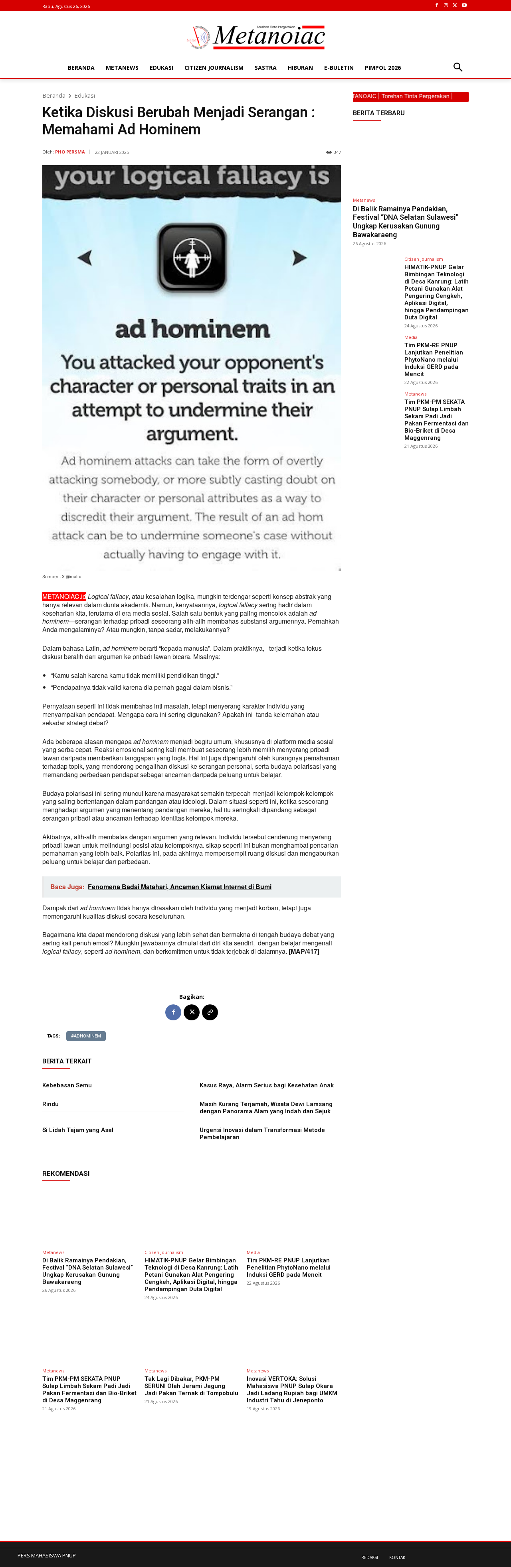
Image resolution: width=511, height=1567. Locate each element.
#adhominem (86, 1036)
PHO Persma (70, 152)
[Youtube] (464, 5)
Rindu (50, 1104)
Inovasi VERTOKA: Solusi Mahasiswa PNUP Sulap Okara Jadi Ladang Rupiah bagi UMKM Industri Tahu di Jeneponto (292, 1389)
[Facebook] (437, 5)
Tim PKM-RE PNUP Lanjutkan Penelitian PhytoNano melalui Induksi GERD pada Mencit (289, 1267)
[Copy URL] (210, 1012)
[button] (458, 68)
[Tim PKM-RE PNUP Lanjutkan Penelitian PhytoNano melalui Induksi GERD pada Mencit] (294, 1217)
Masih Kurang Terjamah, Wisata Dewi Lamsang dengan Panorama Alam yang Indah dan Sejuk (266, 1107)
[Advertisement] (191, 1485)
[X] (455, 5)
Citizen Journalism (164, 1252)
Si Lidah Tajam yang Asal (77, 1130)
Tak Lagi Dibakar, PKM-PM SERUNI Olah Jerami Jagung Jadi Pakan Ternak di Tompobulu (191, 1386)
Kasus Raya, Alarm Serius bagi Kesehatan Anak (267, 1085)
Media (253, 1252)
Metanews (53, 1252)
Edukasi (84, 95)
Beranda (53, 95)
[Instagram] (446, 5)
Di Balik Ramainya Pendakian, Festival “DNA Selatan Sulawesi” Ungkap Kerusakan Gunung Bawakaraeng (87, 1271)
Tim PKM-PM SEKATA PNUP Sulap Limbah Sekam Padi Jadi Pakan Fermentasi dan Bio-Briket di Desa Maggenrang (89, 1389)
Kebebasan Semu (67, 1085)
